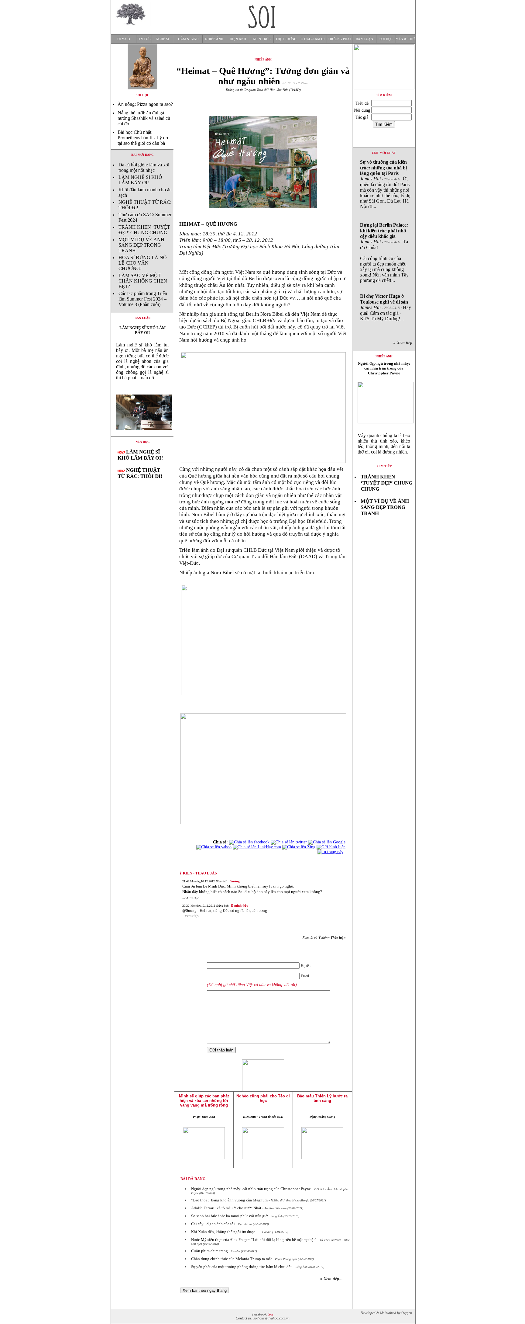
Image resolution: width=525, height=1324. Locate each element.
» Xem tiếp (404, 342)
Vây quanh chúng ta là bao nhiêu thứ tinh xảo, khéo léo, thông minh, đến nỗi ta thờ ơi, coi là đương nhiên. (384, 443)
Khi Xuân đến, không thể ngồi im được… (225, 1231)
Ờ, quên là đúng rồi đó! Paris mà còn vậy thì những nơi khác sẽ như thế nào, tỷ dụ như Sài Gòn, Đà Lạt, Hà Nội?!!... (385, 184)
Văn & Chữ (405, 39)
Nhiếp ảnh (214, 39)
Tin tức (144, 39)
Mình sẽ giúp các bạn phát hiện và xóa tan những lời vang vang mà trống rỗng (204, 1100)
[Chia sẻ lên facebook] (249, 842)
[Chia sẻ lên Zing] (298, 847)
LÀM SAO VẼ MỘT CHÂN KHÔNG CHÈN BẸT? (142, 281)
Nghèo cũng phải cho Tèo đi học (263, 1098)
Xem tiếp (384, 466)
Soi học (386, 39)
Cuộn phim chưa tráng (209, 1251)
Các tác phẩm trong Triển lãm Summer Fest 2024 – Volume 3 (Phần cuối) (142, 299)
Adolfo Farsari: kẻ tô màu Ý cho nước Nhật (226, 1208)
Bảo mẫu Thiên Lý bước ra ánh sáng (322, 1098)
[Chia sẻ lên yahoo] (214, 847)
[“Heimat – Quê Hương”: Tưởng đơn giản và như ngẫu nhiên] (142, 435)
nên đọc (142, 441)
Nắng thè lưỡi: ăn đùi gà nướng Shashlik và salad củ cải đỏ (144, 118)
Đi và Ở (123, 39)
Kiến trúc (262, 39)
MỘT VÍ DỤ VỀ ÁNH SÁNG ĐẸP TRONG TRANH (141, 245)
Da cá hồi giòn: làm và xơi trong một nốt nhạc (143, 167)
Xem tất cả (324, 937)
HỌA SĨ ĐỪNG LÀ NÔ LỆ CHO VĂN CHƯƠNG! (142, 263)
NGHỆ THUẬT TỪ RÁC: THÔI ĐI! (140, 473)
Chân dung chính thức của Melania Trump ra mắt (231, 1258)
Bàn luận (364, 39)
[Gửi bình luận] (331, 847)
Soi (270, 1314)
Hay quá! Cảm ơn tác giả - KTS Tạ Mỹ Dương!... (385, 307)
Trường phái (339, 39)
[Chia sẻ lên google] (326, 842)
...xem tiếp (190, 897)
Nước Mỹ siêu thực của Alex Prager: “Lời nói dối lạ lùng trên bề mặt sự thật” (254, 1239)
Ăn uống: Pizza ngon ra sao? (145, 104)
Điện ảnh (238, 39)
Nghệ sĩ (162, 39)
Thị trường (286, 39)
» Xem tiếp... (331, 1279)
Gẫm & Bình (188, 39)
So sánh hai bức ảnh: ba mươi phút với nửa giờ (229, 1216)
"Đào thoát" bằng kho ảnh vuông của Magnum (229, 1200)
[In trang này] (331, 852)
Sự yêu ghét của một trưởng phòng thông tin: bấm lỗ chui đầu (242, 1266)
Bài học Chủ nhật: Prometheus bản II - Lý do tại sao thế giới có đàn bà (143, 138)
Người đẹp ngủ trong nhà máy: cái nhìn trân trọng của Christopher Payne (251, 1189)
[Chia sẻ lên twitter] (289, 842)
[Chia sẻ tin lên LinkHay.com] (257, 847)
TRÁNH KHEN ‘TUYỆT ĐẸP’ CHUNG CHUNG (144, 229)
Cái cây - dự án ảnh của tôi (213, 1223)
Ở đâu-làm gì (313, 39)
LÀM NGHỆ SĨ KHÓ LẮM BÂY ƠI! (140, 180)
